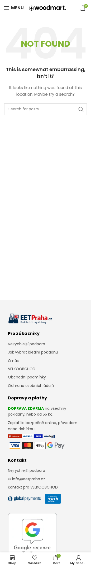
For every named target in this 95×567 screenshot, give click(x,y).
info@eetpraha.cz (28, 479)
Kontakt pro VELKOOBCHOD (33, 487)
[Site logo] (47, 7)
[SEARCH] (81, 109)
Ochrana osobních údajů (31, 385)
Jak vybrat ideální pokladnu (33, 352)
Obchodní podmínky (27, 377)
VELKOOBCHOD (21, 369)
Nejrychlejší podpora (26, 344)
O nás (13, 360)
